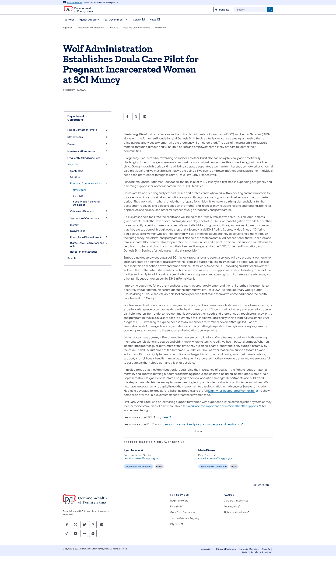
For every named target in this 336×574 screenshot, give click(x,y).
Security (266, 549)
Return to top (261, 484)
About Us (72, 164)
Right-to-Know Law (235, 512)
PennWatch (230, 506)
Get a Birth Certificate (182, 512)
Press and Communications (86, 183)
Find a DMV (176, 506)
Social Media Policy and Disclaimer (86, 203)
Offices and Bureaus (82, 211)
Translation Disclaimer (249, 549)
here (167, 417)
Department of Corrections (77, 117)
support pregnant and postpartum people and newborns (204, 424)
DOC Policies (77, 230)
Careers (75, 176)
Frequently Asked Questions (83, 157)
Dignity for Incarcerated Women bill (233, 390)
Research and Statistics (83, 251)
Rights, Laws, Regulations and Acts (87, 244)
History (74, 224)
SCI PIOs (78, 195)
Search (71, 258)
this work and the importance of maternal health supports (222, 406)
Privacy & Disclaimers (226, 549)
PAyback (175, 524)
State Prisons (75, 136)
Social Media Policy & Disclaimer (257, 552)
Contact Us (76, 170)
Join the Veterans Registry (184, 518)
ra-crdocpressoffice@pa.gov (141, 458)
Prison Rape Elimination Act (85, 237)
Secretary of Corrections (84, 218)
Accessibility (207, 549)
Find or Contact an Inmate (82, 129)
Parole (71, 144)
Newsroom (79, 189)
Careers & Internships (236, 500)
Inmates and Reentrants (81, 151)
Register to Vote (179, 500)
